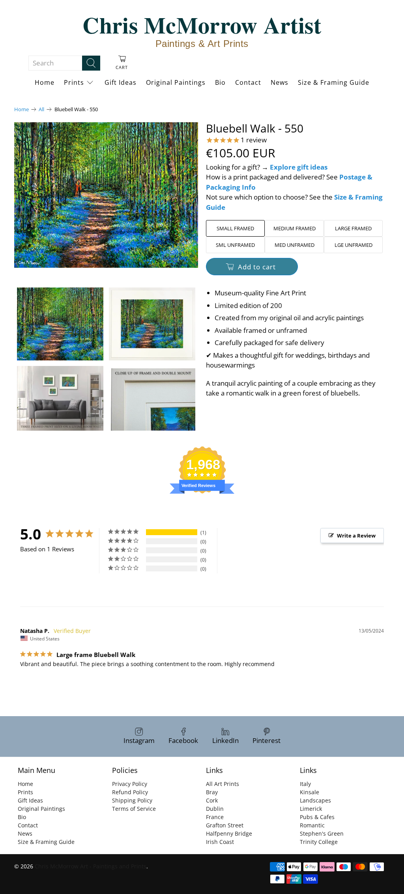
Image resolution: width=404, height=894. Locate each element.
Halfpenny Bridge (229, 833)
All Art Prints (222, 784)
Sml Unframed (235, 244)
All (41, 109)
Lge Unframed (353, 244)
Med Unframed (294, 244)
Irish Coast (220, 841)
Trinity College (319, 841)
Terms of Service (134, 808)
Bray (212, 792)
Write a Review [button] (356, 535)
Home (44, 82)
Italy (305, 784)
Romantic (312, 825)
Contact (248, 82)
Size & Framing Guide (333, 82)
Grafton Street (224, 825)
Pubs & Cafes (317, 817)
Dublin (215, 808)
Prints (74, 82)
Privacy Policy (129, 784)
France (215, 817)
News (279, 82)
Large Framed (353, 228)
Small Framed (235, 228)
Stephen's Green (322, 833)
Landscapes (315, 800)
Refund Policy (130, 792)
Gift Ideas (121, 82)
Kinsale (309, 792)
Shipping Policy (132, 800)
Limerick (311, 808)
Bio (220, 82)
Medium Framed (294, 228)
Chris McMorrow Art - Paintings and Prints (90, 866)
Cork (212, 800)
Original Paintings (176, 82)
